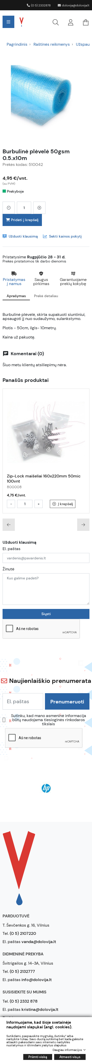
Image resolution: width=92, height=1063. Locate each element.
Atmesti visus (69, 1057)
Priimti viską (37, 1057)
